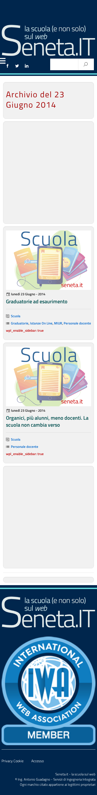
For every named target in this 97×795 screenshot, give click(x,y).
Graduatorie (19, 323)
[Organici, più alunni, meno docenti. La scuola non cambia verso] (48, 376)
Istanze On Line (41, 323)
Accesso (37, 761)
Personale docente (77, 323)
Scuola (15, 316)
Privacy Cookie (13, 761)
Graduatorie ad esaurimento (37, 301)
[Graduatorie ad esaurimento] (48, 260)
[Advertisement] (48, 172)
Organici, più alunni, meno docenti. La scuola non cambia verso (47, 421)
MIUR (58, 323)
